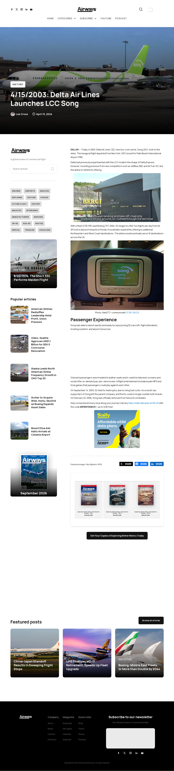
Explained (17, 197)
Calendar (67, 734)
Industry (17, 210)
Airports (30, 191)
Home (50, 18)
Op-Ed (15, 223)
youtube (105, 18)
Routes (39, 223)
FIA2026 (44, 197)
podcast (121, 18)
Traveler (29, 230)
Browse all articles (151, 620)
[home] (87, 10)
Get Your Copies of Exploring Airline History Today (117, 535)
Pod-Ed (26, 223)
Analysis (44, 191)
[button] (150, 10)
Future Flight (19, 204)
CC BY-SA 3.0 (132, 312)
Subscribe (67, 723)
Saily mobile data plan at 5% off (143, 403)
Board (50, 728)
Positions (52, 739)
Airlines (16, 191)
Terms (81, 728)
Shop (80, 723)
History (18, 84)
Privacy (81, 734)
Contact (51, 734)
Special (16, 230)
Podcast (82, 739)
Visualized (44, 230)
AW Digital (67, 728)
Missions (38, 217)
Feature (31, 197)
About (50, 723)
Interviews (32, 210)
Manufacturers (20, 217)
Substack (67, 739)
